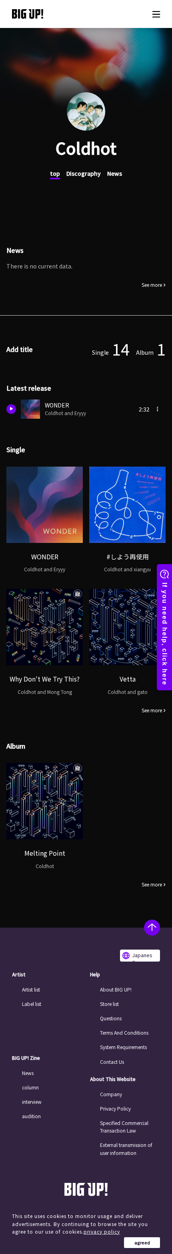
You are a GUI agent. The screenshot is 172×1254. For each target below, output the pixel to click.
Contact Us (112, 1061)
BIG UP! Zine (26, 1057)
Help (95, 974)
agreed (142, 1242)
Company (111, 1094)
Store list (109, 1003)
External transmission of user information (126, 1148)
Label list (31, 1003)
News (114, 173)
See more (152, 284)
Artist (19, 974)
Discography (83, 173)
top (55, 173)
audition (31, 1116)
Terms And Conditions (124, 1032)
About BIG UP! (116, 989)
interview (32, 1101)
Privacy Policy (115, 1108)
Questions (111, 1018)
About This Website (113, 1079)
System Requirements (123, 1046)
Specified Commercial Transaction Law (124, 1126)
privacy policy (102, 1231)
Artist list (31, 989)
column (30, 1087)
